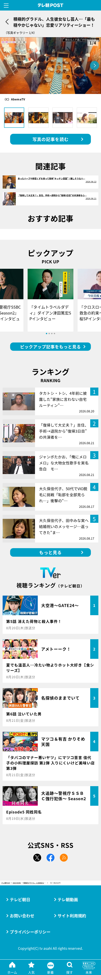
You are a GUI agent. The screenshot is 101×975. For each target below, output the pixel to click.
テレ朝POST (50, 5)
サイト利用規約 (72, 915)
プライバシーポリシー (30, 932)
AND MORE (17, 883)
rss (64, 858)
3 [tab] (51, 333)
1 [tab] (46, 333)
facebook (50, 858)
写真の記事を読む (50, 139)
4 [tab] (54, 333)
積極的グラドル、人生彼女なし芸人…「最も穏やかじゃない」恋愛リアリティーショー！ (35, 883)
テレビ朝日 (20, 899)
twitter (37, 858)
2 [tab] (49, 333)
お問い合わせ (22, 915)
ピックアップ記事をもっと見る (50, 347)
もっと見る (50, 552)
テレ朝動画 (68, 899)
